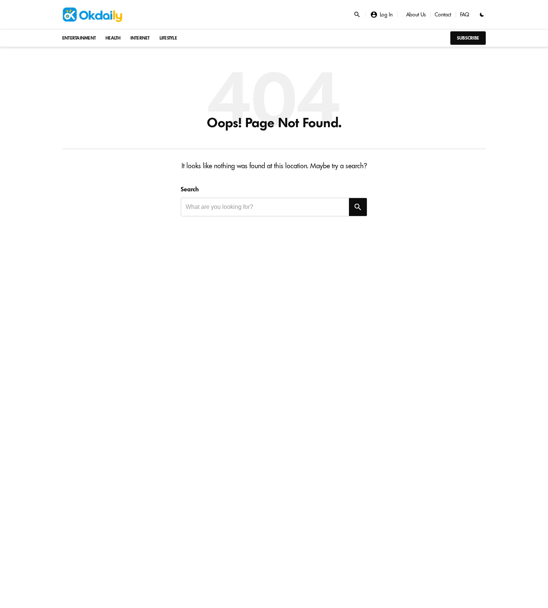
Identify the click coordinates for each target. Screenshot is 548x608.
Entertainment (79, 38)
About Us (416, 14)
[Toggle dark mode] (482, 14)
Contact (443, 14)
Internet (140, 38)
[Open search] (357, 14)
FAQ (464, 14)
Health (113, 38)
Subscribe (468, 38)
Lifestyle (168, 38)
